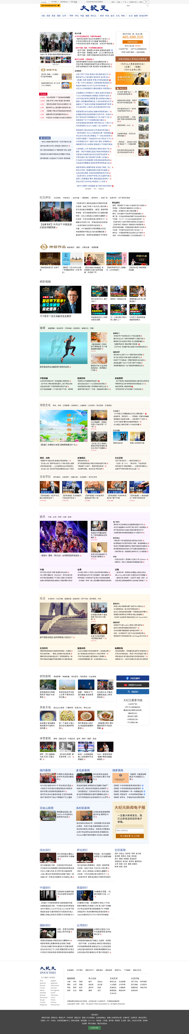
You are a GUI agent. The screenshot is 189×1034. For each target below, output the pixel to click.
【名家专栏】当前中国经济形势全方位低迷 (128, 222)
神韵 (123, 15)
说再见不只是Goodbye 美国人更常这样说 (128, 625)
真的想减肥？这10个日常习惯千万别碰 (127, 363)
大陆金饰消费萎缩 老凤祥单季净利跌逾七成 (93, 163)
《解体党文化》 (132, 713)
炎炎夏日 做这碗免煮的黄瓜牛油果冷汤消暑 (47, 725)
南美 (121, 867)
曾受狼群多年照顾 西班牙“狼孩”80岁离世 (47, 694)
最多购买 (70, 247)
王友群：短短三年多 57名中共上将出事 (91, 206)
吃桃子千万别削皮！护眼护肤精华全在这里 (129, 360)
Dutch (53, 993)
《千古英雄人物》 (132, 722)
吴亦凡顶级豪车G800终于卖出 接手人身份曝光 (130, 527)
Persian (53, 1002)
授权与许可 (90, 970)
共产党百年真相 (124, 198)
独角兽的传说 (82, 461)
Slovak (42, 1000)
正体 (72, 2)
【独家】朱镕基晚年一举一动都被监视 (128, 791)
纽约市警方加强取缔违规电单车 (52, 791)
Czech (53, 997)
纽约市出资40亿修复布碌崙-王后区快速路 (56, 794)
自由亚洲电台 (101, 1017)
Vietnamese (55, 1005)
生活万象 (59, 599)
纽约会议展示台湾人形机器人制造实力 (54, 146)
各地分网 (143, 15)
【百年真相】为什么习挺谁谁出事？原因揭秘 (93, 133)
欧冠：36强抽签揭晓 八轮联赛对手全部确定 (85, 756)
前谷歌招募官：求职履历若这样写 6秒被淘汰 (131, 651)
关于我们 (54, 2)
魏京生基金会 (102, 1023)
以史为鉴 (76, 198)
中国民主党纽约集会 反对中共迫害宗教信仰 (65, 776)
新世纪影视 (75, 1020)
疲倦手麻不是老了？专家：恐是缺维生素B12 (93, 389)
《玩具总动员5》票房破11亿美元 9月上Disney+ (130, 559)
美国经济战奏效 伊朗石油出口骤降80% (55, 940)
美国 (48, 15)
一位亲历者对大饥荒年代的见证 (88, 225)
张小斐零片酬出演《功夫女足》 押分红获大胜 (56, 575)
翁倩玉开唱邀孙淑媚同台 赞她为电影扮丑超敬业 (130, 546)
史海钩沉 (74, 405)
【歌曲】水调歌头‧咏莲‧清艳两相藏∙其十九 (58, 445)
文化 (118, 15)
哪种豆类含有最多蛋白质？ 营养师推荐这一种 (56, 656)
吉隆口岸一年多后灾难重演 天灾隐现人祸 (56, 877)
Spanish (43, 983)
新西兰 (134, 864)
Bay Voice (91, 1020)
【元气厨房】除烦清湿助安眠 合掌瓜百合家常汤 (132, 381)
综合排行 (45, 850)
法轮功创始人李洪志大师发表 (132, 59)
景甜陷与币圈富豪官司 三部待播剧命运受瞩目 (99, 535)
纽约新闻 (46, 138)
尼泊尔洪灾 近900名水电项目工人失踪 (90, 181)
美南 (128, 856)
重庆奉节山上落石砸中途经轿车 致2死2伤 (92, 77)
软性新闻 (45, 676)
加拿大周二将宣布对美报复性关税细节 (91, 788)
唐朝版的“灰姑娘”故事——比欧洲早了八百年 (129, 419)
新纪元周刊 (142, 1017)
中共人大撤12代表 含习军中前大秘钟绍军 (56, 871)
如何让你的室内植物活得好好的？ (125, 628)
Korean (42, 985)
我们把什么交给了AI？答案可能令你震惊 (128, 355)
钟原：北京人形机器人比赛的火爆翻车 (91, 216)
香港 (53, 15)
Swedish (43, 993)
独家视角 (117, 770)
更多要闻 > (88, 189)
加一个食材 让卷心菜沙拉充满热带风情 (66, 725)
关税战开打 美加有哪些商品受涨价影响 (92, 912)
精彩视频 (45, 281)
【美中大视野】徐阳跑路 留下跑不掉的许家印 (93, 186)
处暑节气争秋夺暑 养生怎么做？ (126, 469)
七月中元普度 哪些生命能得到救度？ (126, 422)
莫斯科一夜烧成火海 (118, 299)
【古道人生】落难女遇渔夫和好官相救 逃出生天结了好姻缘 (99, 446)
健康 (136, 15)
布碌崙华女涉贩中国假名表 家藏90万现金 (55, 154)
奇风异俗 (83, 676)
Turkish (42, 1002)
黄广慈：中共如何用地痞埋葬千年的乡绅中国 (128, 216)
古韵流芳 (65, 477)
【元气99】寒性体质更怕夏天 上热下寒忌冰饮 (56, 384)
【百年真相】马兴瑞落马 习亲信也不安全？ (71, 497)
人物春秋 (83, 405)
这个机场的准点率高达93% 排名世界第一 (92, 654)
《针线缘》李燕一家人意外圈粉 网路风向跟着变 (94, 580)
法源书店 (134, 1017)
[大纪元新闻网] (94, 8)
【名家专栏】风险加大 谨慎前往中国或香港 (128, 224)
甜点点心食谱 (59, 707)
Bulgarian (43, 1005)
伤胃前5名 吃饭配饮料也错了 (88, 381)
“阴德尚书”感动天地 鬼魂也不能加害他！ (54, 461)
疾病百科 (76, 328)
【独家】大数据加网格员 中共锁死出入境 (137, 776)
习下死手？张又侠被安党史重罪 (55, 316)
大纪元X (134, 691)
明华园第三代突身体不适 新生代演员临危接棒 (94, 578)
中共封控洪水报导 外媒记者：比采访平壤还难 (94, 44)
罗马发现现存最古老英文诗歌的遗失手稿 (92, 463)
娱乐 (112, 15)
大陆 (43, 15)
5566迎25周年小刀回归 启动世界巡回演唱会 (93, 572)
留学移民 (93, 599)
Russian (43, 995)
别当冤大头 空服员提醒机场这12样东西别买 (104, 694)
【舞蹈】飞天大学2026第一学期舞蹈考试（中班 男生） (72, 270)
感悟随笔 (85, 198)
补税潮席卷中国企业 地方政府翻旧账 (90, 232)
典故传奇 (122, 990)
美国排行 (82, 887)
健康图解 (51, 328)
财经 (102, 15)
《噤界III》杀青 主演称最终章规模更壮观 (128, 562)
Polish (53, 1000)
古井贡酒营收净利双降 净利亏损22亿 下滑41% (94, 123)
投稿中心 (118, 970)
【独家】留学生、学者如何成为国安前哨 (128, 797)
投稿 (140, 2)
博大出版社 (92, 1023)
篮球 (78, 738)
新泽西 (117, 856)
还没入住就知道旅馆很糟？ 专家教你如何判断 (130, 612)
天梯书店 (126, 1017)
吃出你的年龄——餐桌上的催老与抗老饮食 (55, 654)
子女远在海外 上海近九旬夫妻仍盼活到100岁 (93, 107)
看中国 (111, 1020)
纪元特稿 (57, 198)
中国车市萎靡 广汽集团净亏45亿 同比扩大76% (94, 139)
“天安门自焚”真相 (127, 52)
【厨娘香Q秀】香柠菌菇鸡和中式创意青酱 (105, 725)
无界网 (145, 1020)
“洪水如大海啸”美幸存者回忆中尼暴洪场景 (56, 946)
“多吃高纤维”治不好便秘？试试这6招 (128, 389)
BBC (48, 1020)
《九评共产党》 (123, 49)
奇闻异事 (57, 676)
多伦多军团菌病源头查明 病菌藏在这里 (92, 794)
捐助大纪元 (137, 970)
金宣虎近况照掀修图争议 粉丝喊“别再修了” (130, 580)
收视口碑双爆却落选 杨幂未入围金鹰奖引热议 (56, 580)
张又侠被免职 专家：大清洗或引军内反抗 (56, 865)
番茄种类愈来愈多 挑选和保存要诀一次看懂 (55, 651)
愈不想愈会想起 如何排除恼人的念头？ (56, 637)
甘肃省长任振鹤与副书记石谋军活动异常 (92, 154)
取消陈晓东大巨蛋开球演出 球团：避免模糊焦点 (130, 543)
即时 (72, 15)
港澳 (80, 984)
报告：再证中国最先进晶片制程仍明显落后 (92, 152)
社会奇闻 (92, 676)
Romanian (43, 997)
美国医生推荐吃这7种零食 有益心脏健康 (128, 614)
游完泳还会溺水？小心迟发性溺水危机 (91, 384)
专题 (82, 15)
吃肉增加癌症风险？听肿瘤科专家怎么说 (92, 386)
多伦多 (125, 861)
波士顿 (138, 853)
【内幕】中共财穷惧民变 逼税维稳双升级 (56, 903)
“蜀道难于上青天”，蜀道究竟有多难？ (91, 466)
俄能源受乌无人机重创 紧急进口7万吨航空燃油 (94, 144)
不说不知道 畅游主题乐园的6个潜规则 (91, 656)
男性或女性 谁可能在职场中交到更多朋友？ (130, 656)
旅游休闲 (76, 599)
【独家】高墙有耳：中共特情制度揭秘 (128, 794)
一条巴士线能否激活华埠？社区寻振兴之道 (55, 142)
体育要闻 (45, 738)
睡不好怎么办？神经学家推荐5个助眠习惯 (128, 338)
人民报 (105, 1020)
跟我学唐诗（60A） (124, 125)
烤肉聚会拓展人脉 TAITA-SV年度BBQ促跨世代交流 (65, 814)
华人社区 (92, 978)
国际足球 (62, 738)
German (54, 988)
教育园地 (113, 990)
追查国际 (84, 1020)
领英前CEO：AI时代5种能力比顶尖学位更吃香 (131, 659)
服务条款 (99, 970)
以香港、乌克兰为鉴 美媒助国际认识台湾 (93, 826)
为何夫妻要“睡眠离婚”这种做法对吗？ (127, 630)
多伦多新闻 (83, 770)
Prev (42, 43)
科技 (107, 15)
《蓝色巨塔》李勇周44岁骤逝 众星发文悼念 (130, 572)
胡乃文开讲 (93, 477)
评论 (77, 15)
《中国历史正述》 (132, 719)
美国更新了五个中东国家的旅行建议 (90, 120)
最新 (78, 247)
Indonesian (55, 985)
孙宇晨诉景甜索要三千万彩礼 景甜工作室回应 (56, 578)
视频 (87, 15)
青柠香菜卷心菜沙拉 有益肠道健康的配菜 (85, 725)
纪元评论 (45, 197)
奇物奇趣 (65, 676)
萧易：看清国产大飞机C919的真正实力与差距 (129, 205)
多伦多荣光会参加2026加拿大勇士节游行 (101, 776)
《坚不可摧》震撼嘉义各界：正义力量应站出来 (94, 53)
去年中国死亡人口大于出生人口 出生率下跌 (57, 909)
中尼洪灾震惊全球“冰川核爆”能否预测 (91, 41)
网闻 (80, 990)
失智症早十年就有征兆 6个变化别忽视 (127, 336)
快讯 (44, 94)
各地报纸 (70, 970)
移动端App (64, 2)
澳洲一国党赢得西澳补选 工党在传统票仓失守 (93, 101)
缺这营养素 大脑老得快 (123, 386)
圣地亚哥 (133, 859)
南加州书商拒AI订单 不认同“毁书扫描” (91, 86)
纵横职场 (68, 599)
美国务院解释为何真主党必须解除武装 (91, 62)
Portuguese (55, 990)
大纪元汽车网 (136, 1020)
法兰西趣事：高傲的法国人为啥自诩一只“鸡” (99, 424)
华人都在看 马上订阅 (129, 836)
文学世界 (122, 984)
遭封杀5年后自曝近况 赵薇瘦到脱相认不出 (128, 524)
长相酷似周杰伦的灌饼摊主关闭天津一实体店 (93, 114)
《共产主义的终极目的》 (139, 49)
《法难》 (127, 67)
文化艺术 (114, 978)
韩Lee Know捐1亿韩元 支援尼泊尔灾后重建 (130, 575)
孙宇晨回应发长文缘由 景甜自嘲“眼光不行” (129, 530)
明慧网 (117, 1020)
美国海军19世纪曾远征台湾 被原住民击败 (92, 130)
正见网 (123, 1020)
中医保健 (68, 328)
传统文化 (123, 88)
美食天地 (45, 707)
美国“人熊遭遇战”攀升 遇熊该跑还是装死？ (92, 179)
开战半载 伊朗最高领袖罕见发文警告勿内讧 (93, 64)
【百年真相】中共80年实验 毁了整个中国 (116, 497)
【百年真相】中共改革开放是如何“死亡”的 (94, 497)
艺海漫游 (108, 405)
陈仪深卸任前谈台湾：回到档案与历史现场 (93, 823)
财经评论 (95, 198)
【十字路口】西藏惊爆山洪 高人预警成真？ (129, 413)
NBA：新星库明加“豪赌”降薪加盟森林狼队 (104, 756)
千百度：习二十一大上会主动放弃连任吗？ (128, 219)
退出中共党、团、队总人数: (133, 34)
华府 (133, 853)
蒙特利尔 (138, 861)
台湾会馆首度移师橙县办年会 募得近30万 (101, 814)
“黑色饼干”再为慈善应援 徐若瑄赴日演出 (128, 540)
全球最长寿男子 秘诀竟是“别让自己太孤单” (99, 617)
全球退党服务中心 (63, 1020)
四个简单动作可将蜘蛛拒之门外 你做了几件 (93, 117)
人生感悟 (113, 984)
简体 (75, 2)
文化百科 (91, 405)
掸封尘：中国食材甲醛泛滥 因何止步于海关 (128, 233)
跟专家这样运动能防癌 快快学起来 (54, 367)
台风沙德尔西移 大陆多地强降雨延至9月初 (92, 173)
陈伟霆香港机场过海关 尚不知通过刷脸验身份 (130, 549)
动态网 (84, 1023)
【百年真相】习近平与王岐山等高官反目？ (49, 497)
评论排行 (116, 202)
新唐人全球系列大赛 (137, 443)
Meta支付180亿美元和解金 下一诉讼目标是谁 (93, 136)
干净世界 (69, 1017)
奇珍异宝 (74, 676)
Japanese (54, 983)
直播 (92, 328)
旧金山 (121, 853)
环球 (59, 517)
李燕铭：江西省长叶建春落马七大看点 (126, 208)
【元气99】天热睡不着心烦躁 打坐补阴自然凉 (130, 347)
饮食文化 (78, 707)
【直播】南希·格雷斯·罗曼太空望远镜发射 (92, 80)
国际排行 (45, 925)
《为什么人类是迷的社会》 (133, 64)
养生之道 (87, 707)
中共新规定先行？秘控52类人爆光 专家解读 (93, 141)
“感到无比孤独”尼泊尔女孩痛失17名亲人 (92, 39)
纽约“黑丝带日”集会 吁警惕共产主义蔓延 (56, 797)
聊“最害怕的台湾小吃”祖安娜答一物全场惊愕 (93, 575)
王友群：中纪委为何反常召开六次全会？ (127, 230)
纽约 (116, 853)
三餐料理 (69, 707)
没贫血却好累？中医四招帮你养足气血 (53, 386)
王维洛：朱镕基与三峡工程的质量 (124, 211)
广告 (124, 2)
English (53, 981)
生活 (130, 15)
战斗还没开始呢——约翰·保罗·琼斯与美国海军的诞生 (126, 119)
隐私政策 (109, 970)
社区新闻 (120, 850)
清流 (128, 1020)
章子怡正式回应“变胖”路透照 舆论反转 (53, 572)
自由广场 (104, 198)
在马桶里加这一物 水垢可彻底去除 (126, 609)
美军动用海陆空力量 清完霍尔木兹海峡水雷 (93, 66)
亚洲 (125, 867)
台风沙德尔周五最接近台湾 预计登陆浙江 (93, 952)
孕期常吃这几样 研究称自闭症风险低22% (129, 384)
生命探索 (122, 981)
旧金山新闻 (46, 808)
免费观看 (94, 247)
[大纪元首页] (48, 973)
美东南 (134, 856)
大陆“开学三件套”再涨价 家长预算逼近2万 (92, 74)
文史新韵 (83, 477)
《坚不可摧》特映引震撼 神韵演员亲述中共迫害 (95, 55)
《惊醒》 (138, 67)
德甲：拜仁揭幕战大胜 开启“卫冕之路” (47, 756)
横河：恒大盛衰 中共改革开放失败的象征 (127, 214)
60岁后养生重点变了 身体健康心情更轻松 (54, 381)
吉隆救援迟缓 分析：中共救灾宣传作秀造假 (57, 906)
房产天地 (84, 599)
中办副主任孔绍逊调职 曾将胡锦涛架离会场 (93, 160)
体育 (68, 990)
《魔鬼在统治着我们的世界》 (132, 710)
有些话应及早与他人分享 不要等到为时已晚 (66, 694)
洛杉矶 (127, 853)
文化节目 (45, 476)
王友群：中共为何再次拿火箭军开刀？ (91, 219)
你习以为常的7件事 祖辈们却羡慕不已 (127, 357)
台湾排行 (82, 925)
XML (95, 189)
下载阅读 (101, 189)
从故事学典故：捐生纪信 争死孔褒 (90, 469)
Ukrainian (54, 995)
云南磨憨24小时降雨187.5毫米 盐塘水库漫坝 (93, 93)
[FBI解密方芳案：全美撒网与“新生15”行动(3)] (56, 42)
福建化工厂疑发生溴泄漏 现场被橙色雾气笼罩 (93, 104)
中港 (49, 517)
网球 (55, 738)
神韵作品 (54, 1017)
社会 (74, 990)
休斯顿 (126, 859)
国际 (59, 15)
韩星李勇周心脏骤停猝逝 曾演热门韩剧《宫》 (93, 167)
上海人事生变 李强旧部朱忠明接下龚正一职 (57, 874)
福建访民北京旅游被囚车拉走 (56, 114)
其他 (94, 738)
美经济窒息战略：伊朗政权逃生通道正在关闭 (128, 227)
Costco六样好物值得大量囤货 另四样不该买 (92, 96)
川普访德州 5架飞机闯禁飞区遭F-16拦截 (91, 157)
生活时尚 (51, 599)
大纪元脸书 (135, 678)
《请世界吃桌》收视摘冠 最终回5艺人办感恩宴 (130, 551)
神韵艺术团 (46, 1017)
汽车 (99, 599)
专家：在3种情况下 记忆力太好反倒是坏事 (128, 633)
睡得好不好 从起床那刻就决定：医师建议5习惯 (99, 368)
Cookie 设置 (94, 1028)
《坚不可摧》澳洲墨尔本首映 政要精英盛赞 (93, 50)
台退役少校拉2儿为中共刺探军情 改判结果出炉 (102, 931)
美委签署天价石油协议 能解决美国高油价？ (93, 111)
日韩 (64, 517)
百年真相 (56, 477)
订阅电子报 (133, 2)
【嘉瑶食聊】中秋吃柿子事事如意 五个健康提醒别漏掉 (99, 346)
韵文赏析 (100, 405)
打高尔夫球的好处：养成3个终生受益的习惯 (130, 654)
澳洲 (129, 864)
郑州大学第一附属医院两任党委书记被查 (92, 170)
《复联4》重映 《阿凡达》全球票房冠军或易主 (60, 555)
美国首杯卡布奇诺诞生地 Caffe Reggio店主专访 (130, 636)
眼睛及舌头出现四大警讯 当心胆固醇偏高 (128, 341)
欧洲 (116, 867)
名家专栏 (113, 198)
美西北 (123, 856)
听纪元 (93, 15)
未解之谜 (74, 477)
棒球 (84, 738)
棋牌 (89, 738)
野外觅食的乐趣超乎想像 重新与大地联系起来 (56, 659)
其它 (99, 990)
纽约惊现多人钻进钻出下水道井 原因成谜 (55, 158)
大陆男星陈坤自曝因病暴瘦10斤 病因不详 (128, 533)
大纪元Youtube (135, 685)
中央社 (53, 1020)
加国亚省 (118, 861)
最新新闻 (71, 978)
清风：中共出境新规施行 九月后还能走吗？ (128, 235)
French (42, 988)
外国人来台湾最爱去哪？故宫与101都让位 (128, 606)
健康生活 (85, 328)
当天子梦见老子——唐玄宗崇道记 (127, 461)
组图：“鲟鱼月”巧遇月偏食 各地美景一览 (85, 694)
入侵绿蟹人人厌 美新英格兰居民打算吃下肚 (93, 149)
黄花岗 (98, 1020)
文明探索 (66, 405)
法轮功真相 (140, 52)
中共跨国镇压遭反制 (96, 48)
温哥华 (131, 861)
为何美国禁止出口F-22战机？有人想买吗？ (92, 126)
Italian (42, 990)
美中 (116, 859)
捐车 (113, 2)
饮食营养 (60, 328)
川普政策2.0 (90, 59)
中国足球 (71, 738)
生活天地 (135, 978)
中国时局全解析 (95, 36)
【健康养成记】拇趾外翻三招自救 (125, 344)
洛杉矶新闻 (83, 808)
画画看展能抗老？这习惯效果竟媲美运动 (128, 365)
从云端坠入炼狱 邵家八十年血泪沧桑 (126, 424)
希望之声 (62, 1017)
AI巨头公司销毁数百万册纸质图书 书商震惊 (93, 88)
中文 (41, 981)
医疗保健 (134, 984)
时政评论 (66, 198)
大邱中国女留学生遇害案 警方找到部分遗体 (93, 98)
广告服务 (127, 970)
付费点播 (85, 247)
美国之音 (77, 1017)
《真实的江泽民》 (132, 716)
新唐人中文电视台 (88, 1017)
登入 (146, 2)
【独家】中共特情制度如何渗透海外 (127, 788)
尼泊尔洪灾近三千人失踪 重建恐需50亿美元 (57, 949)
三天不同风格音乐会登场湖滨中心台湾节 (92, 797)
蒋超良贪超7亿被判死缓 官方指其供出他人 (56, 912)
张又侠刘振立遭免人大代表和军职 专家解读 (65, 856)
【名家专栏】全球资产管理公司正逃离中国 (92, 176)
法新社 (43, 1020)
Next (70, 43)
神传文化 (113, 981)
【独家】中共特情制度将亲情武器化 (127, 785)
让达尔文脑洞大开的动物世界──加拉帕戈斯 (93, 651)
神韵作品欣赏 (118, 443)
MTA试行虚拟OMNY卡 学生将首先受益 (55, 785)
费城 (121, 859)
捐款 (118, 2)
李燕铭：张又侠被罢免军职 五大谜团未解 (92, 213)
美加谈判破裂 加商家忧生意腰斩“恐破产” (92, 785)
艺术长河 (113, 993)
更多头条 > (56, 64)
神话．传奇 (57, 405)
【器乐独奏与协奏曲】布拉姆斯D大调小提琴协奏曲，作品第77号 (93, 270)
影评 (69, 517)
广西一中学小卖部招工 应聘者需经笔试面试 (93, 83)
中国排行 (45, 887)
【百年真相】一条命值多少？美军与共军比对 (139, 497)
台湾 (64, 15)
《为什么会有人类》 (133, 70)
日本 (125, 864)
